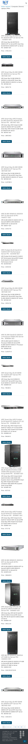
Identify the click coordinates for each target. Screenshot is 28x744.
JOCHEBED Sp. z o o (7, 731)
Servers (8, 6)
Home (3, 6)
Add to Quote (6, 57)
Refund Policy (9, 740)
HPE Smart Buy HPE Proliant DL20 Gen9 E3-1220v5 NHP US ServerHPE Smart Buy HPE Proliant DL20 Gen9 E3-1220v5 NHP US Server (12, 517)
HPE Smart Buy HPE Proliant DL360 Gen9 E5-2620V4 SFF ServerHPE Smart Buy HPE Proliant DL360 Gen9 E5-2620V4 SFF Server (12, 124)
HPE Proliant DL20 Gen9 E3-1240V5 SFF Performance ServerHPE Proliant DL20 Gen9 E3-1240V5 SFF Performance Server (12, 256)
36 (21, 727)
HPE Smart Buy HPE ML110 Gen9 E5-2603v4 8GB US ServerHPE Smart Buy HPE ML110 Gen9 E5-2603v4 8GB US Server (12, 612)
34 (15, 727)
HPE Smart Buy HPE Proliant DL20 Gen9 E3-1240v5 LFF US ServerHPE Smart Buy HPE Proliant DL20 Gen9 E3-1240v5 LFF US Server (12, 425)
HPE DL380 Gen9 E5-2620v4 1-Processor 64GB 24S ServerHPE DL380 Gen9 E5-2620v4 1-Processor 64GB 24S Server (12, 340)
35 (18, 727)
